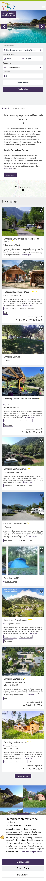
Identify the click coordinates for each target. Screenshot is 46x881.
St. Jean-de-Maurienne (13, 472)
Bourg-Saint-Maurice (13, 295)
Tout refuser (23, 868)
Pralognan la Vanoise (13, 623)
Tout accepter (23, 861)
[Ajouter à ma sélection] (41, 211)
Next (42, 26)
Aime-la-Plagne (11, 582)
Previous (4, 26)
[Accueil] (8, 6)
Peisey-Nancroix (11, 746)
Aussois (8, 527)
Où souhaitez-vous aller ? (10, 46)
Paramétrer (23, 874)
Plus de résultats (23, 776)
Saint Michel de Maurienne (15, 682)
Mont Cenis (8, 168)
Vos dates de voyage (9, 54)
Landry (7, 360)
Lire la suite (10, 175)
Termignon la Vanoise (13, 245)
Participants (6, 72)
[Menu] (43, 7)
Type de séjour (7, 63)
